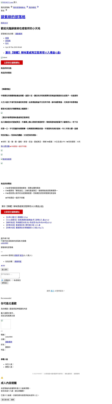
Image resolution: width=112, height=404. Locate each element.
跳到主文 (4, 23)
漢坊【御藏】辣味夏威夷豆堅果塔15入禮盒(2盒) (33, 52)
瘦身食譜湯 (7, 159)
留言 (21, 255)
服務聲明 (77, 374)
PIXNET (39, 374)
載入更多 (4, 269)
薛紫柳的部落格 (13, 17)
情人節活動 (5, 146)
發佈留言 (4, 283)
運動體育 (18, 34)
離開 (12, 400)
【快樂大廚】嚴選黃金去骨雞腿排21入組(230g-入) (24, 228)
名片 (7, 43)
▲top (3, 265)
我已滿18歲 (5, 400)
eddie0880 (4, 243)
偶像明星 (17, 261)
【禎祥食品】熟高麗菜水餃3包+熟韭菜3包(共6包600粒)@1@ (28, 222)
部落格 (7, 41)
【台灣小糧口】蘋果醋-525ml (16, 217)
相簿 (7, 38)
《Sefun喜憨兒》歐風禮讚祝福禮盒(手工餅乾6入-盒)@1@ (27, 220)
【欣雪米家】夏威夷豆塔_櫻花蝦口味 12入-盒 (22, 225)
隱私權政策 (68, 374)
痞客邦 (16, 255)
